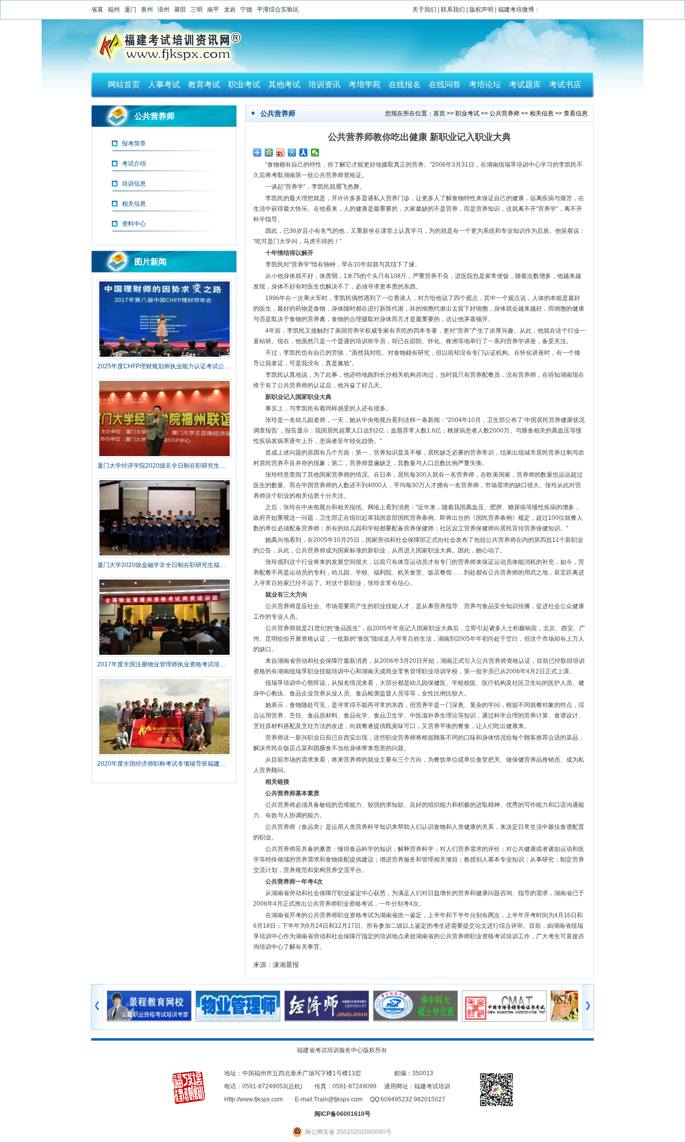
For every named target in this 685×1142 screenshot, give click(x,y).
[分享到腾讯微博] (292, 153)
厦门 (130, 9)
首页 (439, 113)
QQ (374, 1099)
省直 (97, 9)
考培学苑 (365, 84)
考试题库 (525, 84)
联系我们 (453, 9)
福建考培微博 (516, 9)
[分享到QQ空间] (269, 153)
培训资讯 (324, 84)
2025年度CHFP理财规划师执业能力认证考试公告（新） (164, 366)
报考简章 (134, 143)
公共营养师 (504, 113)
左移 (97, 1007)
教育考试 (204, 84)
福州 (114, 9)
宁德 (246, 9)
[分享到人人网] (303, 153)
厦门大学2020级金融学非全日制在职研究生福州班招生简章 (164, 564)
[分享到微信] (315, 153)
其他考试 (284, 84)
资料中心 (134, 223)
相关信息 (542, 113)
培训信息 (134, 183)
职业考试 (244, 84)
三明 (197, 9)
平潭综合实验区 (278, 9)
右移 (588, 1007)
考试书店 (565, 84)
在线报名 (405, 84)
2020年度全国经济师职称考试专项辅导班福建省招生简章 (164, 763)
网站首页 (124, 84)
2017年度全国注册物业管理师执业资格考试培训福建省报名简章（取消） (164, 664)
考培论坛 (485, 84)
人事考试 (164, 84)
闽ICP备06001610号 (342, 1113)
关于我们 (424, 9)
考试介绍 (134, 163)
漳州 (163, 9)
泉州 (147, 9)
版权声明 (481, 9)
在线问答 (445, 84)
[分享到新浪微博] (280, 153)
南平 (213, 9)
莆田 (180, 9)
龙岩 (230, 9)
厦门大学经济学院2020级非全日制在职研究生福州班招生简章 (164, 465)
